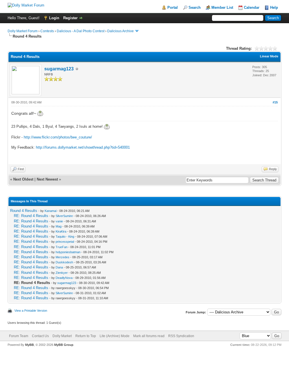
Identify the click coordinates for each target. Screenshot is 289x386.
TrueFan (61, 247)
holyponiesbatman (68, 252)
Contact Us (40, 336)
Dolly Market (62, 336)
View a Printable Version (30, 310)
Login (54, 18)
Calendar (251, 7)
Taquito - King (65, 236)
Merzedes (62, 257)
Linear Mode (269, 56)
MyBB (29, 344)
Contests (47, 31)
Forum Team (18, 336)
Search (195, 7)
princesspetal (65, 241)
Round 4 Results (23, 211)
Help (274, 7)
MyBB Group (63, 344)
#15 (275, 102)
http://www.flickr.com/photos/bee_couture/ (58, 137)
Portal (172, 7)
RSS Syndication (181, 336)
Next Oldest (23, 179)
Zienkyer (62, 272)
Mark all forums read (149, 336)
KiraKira (61, 231)
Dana (59, 267)
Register (70, 18)
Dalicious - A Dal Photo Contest (80, 31)
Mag (59, 226)
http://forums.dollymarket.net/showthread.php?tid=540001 (83, 147)
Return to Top (85, 336)
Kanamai (50, 210)
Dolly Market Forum (23, 31)
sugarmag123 (59, 68)
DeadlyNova (64, 277)
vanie (59, 221)
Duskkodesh (64, 262)
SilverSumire (64, 216)
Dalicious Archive (120, 31)
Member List (222, 7)
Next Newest (47, 179)
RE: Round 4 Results (31, 216)
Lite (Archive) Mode (115, 336)
